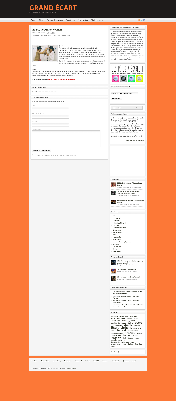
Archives (105, 361)
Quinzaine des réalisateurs (120, 342)
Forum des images (117, 333)
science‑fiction (116, 344)
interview (116, 337)
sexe (124, 344)
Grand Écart (53, 7)
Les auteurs (117, 247)
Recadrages (70, 20)
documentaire (116, 325)
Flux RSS (139, 20)
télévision (138, 344)
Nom (33, 106)
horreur (127, 335)
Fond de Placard (119, 223)
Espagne (137, 325)
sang (132, 342)
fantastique (136, 328)
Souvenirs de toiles (119, 228)
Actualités (117, 218)
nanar (137, 338)
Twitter (141, 20)
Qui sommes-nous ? (129, 361)
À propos (116, 244)
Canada (113, 320)
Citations (34, 361)
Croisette (135, 322)
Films (40, 20)
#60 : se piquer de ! (128, 277)
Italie (124, 338)
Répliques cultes (97, 20)
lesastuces (116, 300)
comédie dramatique (118, 323)
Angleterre (121, 318)
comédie (131, 320)
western (113, 346)
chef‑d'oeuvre (121, 320)
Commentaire (36, 129)
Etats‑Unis (119, 328)
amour (113, 318)
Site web (34, 121)
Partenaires (68, 361)
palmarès (114, 340)
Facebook (144, 20)
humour (135, 336)
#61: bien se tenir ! (127, 269)
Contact (115, 249)
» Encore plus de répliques (135, 140)
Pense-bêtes (117, 239)
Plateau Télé (117, 237)
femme (113, 330)
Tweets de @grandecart (119, 352)
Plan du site (117, 251)
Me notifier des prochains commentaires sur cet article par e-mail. (56, 155)
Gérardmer (116, 335)
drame (128, 325)
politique (127, 340)
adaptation (114, 316)
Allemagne (133, 316)
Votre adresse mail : (117, 91)
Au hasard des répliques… (122, 242)
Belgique (129, 318)
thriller (130, 344)
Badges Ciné (45, 361)
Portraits (116, 225)
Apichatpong (57, 361)
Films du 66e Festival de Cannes (59, 35)
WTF (114, 235)
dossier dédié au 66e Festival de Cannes (62, 80)
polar (120, 340)
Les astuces (117, 292)
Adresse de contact (38, 113)
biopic (136, 318)
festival (121, 330)
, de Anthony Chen (47, 29)
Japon (130, 338)
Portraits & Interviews (55, 20)
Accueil (33, 20)
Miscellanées (83, 20)
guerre (139, 333)
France (130, 333)
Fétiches (117, 221)
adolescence (123, 316)
